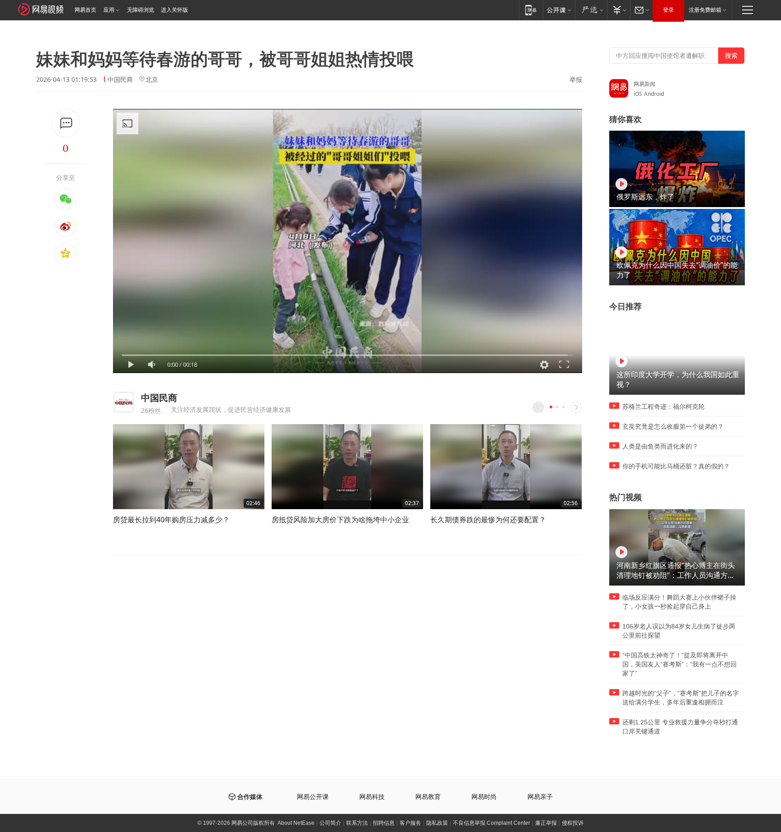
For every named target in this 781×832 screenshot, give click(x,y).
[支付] (618, 9)
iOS (638, 94)
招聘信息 (384, 823)
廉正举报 (546, 823)
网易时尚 (484, 797)
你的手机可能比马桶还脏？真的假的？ (676, 466)
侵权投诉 (572, 823)
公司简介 (330, 823)
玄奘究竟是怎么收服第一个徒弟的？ (673, 426)
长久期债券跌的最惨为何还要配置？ (488, 520)
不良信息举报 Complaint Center (491, 823)
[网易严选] (591, 9)
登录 (668, 10)
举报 (575, 80)
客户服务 (410, 823)
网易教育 (428, 797)
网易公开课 (313, 797)
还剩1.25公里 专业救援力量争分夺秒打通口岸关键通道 (680, 727)
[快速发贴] (65, 123)
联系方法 (357, 823)
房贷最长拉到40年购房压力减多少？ (171, 520)
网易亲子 (540, 797)
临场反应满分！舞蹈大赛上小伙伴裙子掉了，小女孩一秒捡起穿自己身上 (679, 602)
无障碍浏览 (140, 10)
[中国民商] (123, 401)
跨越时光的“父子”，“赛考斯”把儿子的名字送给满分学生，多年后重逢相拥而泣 (680, 698)
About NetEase (296, 823)
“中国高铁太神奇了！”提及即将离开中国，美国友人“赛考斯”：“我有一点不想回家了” (679, 664)
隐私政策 (437, 823)
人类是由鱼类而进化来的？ (660, 446)
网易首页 (85, 10)
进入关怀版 (174, 10)
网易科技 (372, 797)
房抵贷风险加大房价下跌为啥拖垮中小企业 (340, 520)
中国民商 (120, 79)
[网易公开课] (559, 9)
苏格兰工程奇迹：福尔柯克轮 (663, 406)
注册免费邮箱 (705, 10)
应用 (109, 10)
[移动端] (531, 9)
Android (654, 94)
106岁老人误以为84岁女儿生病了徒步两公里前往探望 (678, 631)
